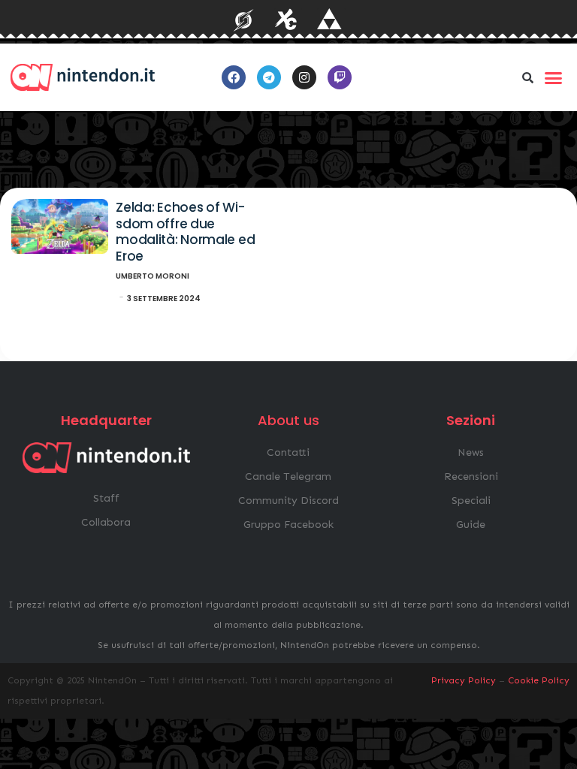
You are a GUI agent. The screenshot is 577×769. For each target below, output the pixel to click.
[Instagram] (304, 77)
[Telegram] (269, 77)
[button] (528, 77)
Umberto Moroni (152, 276)
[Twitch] (340, 77)
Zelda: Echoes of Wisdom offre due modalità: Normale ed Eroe (185, 231)
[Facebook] (234, 77)
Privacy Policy (463, 680)
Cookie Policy (538, 680)
